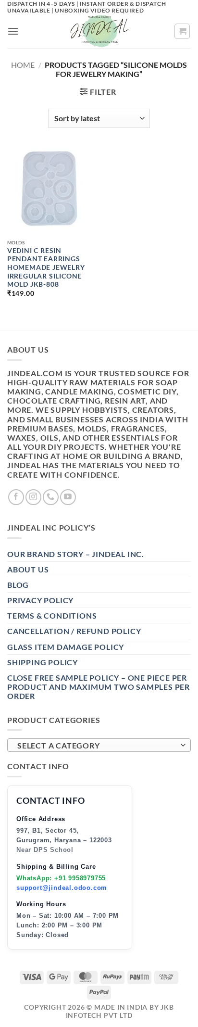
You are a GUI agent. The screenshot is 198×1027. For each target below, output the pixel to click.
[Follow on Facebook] (16, 497)
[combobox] (99, 745)
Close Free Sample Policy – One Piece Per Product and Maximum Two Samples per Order (98, 686)
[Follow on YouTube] (68, 497)
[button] (13, 31)
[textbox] (96, 745)
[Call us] (51, 497)
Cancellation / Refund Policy (74, 630)
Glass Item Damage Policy (65, 646)
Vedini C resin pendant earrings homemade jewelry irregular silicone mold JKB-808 (46, 268)
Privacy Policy (40, 600)
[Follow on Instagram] (33, 497)
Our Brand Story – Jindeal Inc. (75, 553)
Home (23, 64)
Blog (18, 584)
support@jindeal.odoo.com (61, 887)
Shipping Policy (42, 662)
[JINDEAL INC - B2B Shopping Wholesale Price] (99, 31)
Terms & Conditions (52, 615)
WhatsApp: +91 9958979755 (61, 878)
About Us (28, 569)
